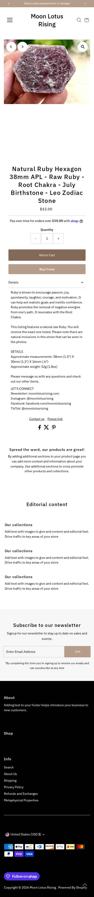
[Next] (22, 47)
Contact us (36, 419)
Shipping (10, 780)
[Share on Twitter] (47, 428)
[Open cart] (86, 20)
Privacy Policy (14, 787)
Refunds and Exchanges (21, 794)
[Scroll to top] (84, 884)
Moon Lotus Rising (47, 20)
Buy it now (47, 269)
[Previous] (11, 47)
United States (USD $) (25, 834)
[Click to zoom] (83, 47)
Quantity (47, 230)
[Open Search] (79, 20)
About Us (10, 774)
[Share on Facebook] (40, 428)
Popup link (55, 419)
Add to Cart (47, 255)
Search (9, 767)
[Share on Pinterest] (54, 428)
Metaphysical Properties (21, 800)
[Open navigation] (14, 20)
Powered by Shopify (72, 887)
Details (13, 282)
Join (77, 651)
